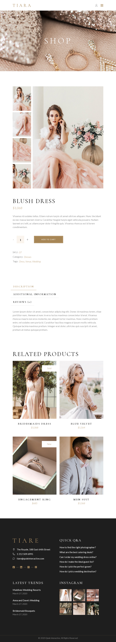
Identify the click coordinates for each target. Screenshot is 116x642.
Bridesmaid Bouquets (24, 610)
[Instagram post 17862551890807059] (93, 595)
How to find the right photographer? (78, 547)
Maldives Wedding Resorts (27, 589)
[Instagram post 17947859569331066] (79, 609)
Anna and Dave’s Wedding (26, 600)
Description (23, 286)
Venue (28, 261)
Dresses (27, 256)
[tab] (23, 286)
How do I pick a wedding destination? (78, 571)
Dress (21, 261)
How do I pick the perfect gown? (76, 566)
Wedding (36, 261)
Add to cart (48, 239)
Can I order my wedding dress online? (78, 557)
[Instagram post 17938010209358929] (93, 609)
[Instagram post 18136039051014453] (66, 595)
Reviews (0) (22, 302)
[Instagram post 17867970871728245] (79, 595)
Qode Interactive (53, 638)
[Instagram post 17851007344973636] (66, 609)
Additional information (34, 294)
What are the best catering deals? (76, 552)
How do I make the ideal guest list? (77, 561)
